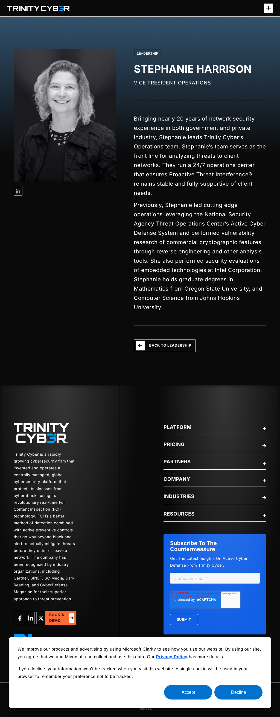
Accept (188, 692)
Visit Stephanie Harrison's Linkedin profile (18, 191)
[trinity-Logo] (41, 433)
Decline (238, 692)
